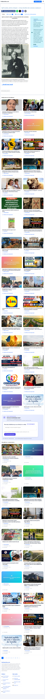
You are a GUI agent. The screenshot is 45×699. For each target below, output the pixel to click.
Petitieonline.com (5, 1)
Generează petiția (10, 434)
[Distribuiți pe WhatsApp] (17, 11)
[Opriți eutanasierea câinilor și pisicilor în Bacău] (12, 207)
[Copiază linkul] (25, 11)
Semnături (19, 14)
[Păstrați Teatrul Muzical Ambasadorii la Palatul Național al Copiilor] (33, 148)
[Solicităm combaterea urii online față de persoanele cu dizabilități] (12, 108)
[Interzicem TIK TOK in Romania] (33, 127)
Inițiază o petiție (38, 1)
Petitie (3, 14)
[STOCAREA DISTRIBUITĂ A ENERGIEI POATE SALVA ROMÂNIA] (33, 266)
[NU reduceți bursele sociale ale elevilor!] (33, 245)
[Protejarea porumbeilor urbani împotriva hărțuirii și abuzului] (12, 403)
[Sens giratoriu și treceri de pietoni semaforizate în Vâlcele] (12, 285)
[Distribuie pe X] (20, 11)
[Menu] (43, 1)
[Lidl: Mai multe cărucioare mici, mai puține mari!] (12, 305)
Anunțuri (10, 14)
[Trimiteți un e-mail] (23, 11)
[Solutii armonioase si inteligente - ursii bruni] (33, 186)
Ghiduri (3, 674)
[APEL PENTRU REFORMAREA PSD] (12, 363)
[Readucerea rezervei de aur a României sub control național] (12, 344)
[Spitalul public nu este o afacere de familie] (33, 403)
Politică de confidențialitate (30, 14)
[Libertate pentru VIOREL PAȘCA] (33, 108)
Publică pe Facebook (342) (9, 11)
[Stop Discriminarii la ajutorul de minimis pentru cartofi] (12, 246)
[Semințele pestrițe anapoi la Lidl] (12, 226)
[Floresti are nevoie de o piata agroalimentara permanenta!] (33, 344)
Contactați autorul (6, 90)
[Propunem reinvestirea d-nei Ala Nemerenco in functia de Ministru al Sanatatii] (33, 305)
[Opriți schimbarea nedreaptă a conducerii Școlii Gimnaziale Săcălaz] (33, 384)
